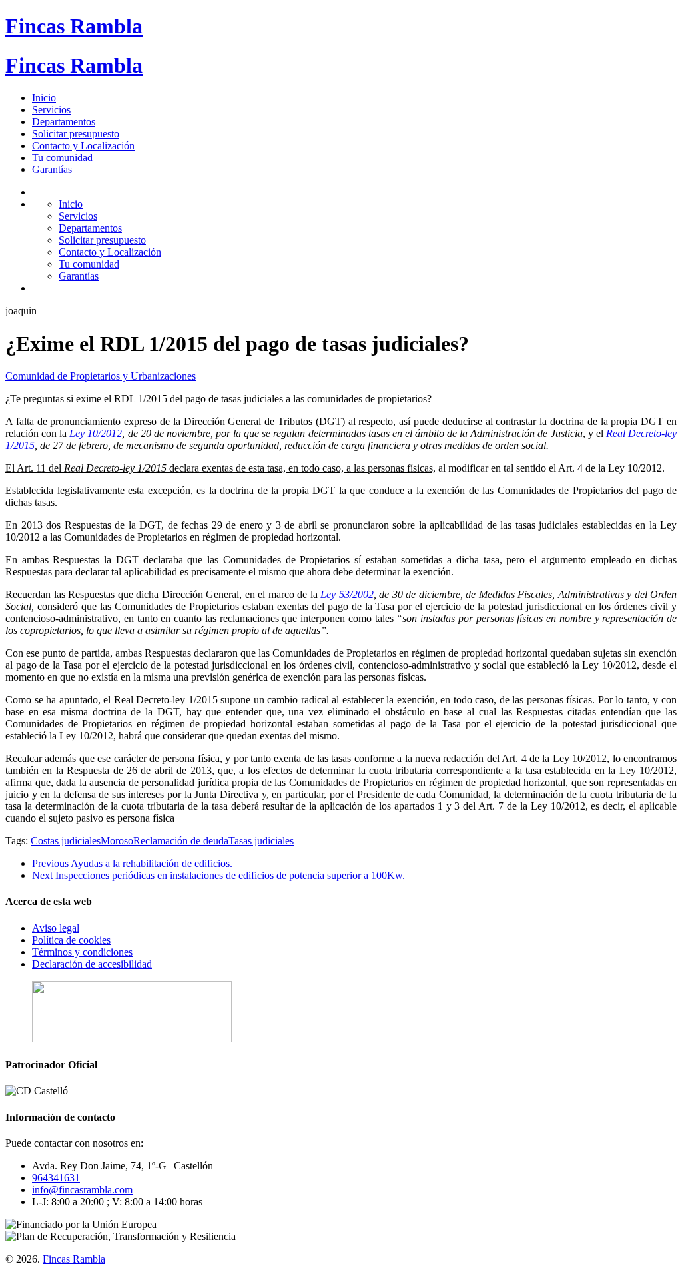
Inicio (44, 97)
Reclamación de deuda (180, 840)
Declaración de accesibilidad (92, 964)
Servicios (51, 109)
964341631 (56, 1177)
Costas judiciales (66, 840)
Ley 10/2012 (95, 433)
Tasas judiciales (261, 840)
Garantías (52, 169)
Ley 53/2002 (346, 594)
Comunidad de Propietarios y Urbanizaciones (100, 376)
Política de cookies (71, 940)
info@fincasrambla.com (82, 1189)
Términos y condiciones (82, 952)
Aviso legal (55, 928)
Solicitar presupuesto (75, 133)
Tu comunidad (62, 157)
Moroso (117, 840)
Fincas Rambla (74, 26)
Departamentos (63, 121)
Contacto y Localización (83, 145)
